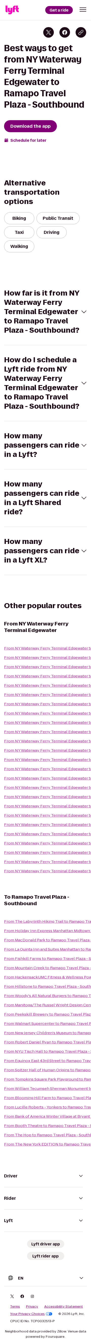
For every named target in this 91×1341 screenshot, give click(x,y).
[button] (83, 10)
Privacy (32, 1306)
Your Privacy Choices (27, 1314)
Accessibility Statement (63, 1306)
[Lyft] (12, 10)
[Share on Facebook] (65, 32)
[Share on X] (48, 32)
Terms (15, 1306)
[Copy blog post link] (81, 32)
